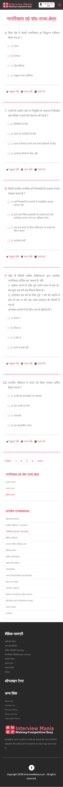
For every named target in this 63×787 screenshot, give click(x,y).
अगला (40, 461)
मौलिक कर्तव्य (11, 550)
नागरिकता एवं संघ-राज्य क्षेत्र (17, 531)
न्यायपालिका (10, 569)
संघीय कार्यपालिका (13, 556)
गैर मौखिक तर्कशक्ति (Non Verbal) (18, 654)
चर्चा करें (41, 91)
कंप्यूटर (7, 672)
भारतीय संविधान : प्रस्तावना (16, 525)
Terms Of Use (11, 714)
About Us (9, 701)
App (48, 5)
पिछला (8, 461)
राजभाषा (9, 613)
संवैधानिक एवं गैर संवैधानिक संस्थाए (19, 600)
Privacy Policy (11, 710)
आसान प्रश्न (11, 482)
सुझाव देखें (14, 91)
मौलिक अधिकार (12, 537)
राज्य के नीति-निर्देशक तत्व (16, 544)
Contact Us (10, 705)
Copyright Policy (12, 718)
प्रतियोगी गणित (10, 641)
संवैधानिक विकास (12, 519)
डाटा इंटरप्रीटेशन (11, 646)
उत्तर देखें (28, 91)
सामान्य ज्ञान (9, 663)
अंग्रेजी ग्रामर (9, 659)
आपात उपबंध (11, 607)
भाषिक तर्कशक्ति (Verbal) (14, 650)
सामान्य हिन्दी (9, 668)
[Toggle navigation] (59, 4)
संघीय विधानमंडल (12, 563)
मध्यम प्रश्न (10, 488)
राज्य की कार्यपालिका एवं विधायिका (19, 575)
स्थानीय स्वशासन (12, 588)
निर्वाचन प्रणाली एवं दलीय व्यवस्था (19, 594)
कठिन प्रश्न (10, 494)
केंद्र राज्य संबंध (12, 582)
